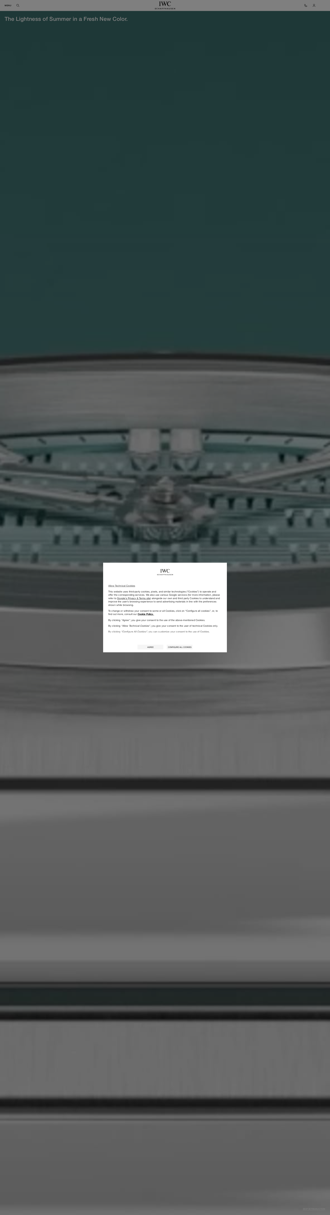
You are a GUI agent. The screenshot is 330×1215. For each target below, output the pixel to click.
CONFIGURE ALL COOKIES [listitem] (179, 647)
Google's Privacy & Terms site (133, 598)
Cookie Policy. (146, 614)
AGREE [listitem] (150, 647)
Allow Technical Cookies (121, 585)
